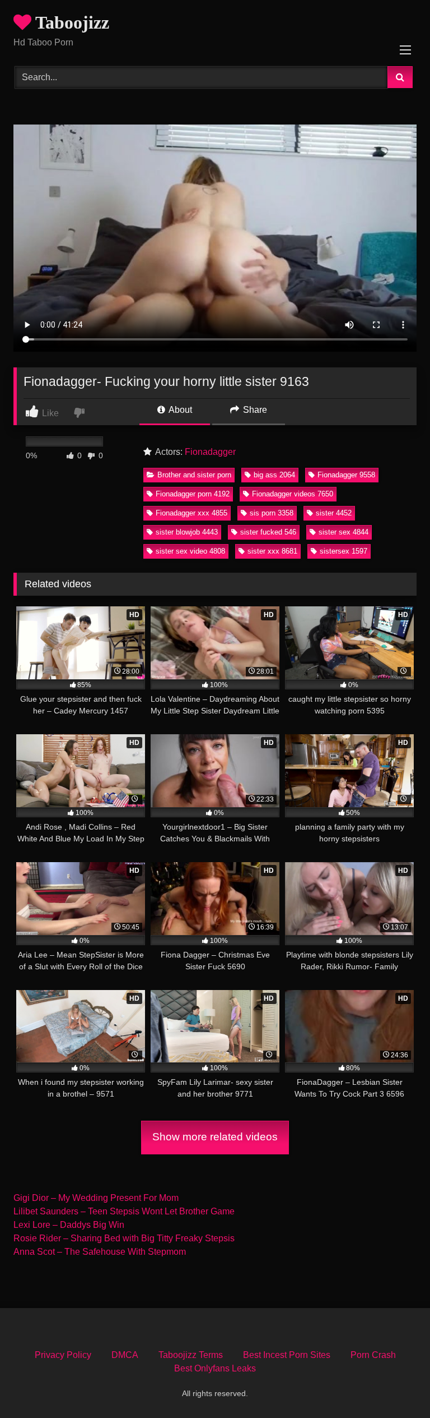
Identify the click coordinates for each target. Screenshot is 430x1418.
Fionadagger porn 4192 (193, 494)
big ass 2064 (274, 475)
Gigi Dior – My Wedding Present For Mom (96, 1198)
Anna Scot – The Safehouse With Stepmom (99, 1251)
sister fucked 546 (268, 532)
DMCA (124, 1355)
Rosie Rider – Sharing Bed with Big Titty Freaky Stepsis (124, 1238)
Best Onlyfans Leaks (215, 1368)
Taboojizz (70, 22)
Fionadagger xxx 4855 (191, 513)
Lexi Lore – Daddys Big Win (68, 1225)
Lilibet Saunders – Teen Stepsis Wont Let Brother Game (124, 1211)
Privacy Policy (63, 1355)
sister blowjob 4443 (187, 532)
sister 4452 (334, 513)
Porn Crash (373, 1355)
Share (254, 410)
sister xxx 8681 (272, 551)
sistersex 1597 (343, 551)
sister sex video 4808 (190, 551)
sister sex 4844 (343, 532)
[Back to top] (395, 1385)
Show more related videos (215, 1137)
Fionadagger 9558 (346, 475)
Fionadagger (210, 452)
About (179, 410)
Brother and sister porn (194, 475)
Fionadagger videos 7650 (292, 494)
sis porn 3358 (271, 513)
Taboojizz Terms (190, 1355)
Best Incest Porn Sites (286, 1355)
